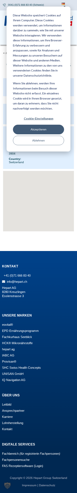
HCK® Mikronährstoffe (17, 343)
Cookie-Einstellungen (38, 118)
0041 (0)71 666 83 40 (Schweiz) (26, 4)
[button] (7, 485)
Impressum (29, 485)
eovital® (7, 324)
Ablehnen (38, 140)
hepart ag (8, 349)
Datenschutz (47, 485)
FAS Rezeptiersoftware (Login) (22, 466)
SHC (5, 367)
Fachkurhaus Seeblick (17, 337)
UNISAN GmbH (13, 373)
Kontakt (7, 429)
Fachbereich (10, 453)
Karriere (7, 416)
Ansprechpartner (13, 410)
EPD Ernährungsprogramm (20, 330)
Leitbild (6, 404)
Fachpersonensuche (16, 459)
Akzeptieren (38, 129)
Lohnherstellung (12, 423)
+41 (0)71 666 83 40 (17, 275)
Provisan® (9, 361)
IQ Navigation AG (13, 380)
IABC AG (8, 355)
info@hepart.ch (16, 281)
